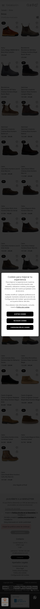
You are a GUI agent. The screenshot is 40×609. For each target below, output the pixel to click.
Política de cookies (22, 307)
